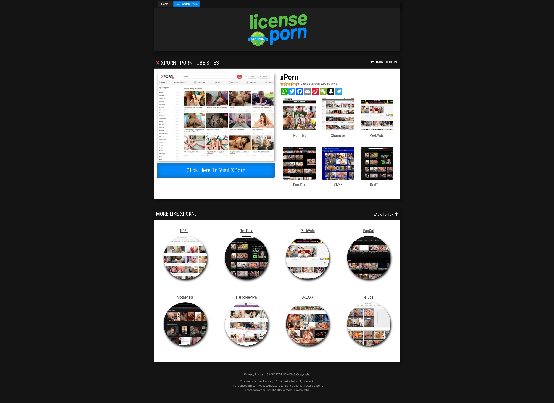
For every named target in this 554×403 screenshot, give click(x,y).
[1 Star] (282, 84)
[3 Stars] (289, 84)
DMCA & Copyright (297, 374)
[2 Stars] (285, 84)
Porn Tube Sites (199, 63)
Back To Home (386, 62)
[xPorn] (216, 117)
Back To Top (383, 214)
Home (165, 4)
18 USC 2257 (273, 374)
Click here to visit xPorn (216, 170)
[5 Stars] (296, 84)
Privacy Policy (253, 374)
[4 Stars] (292, 84)
